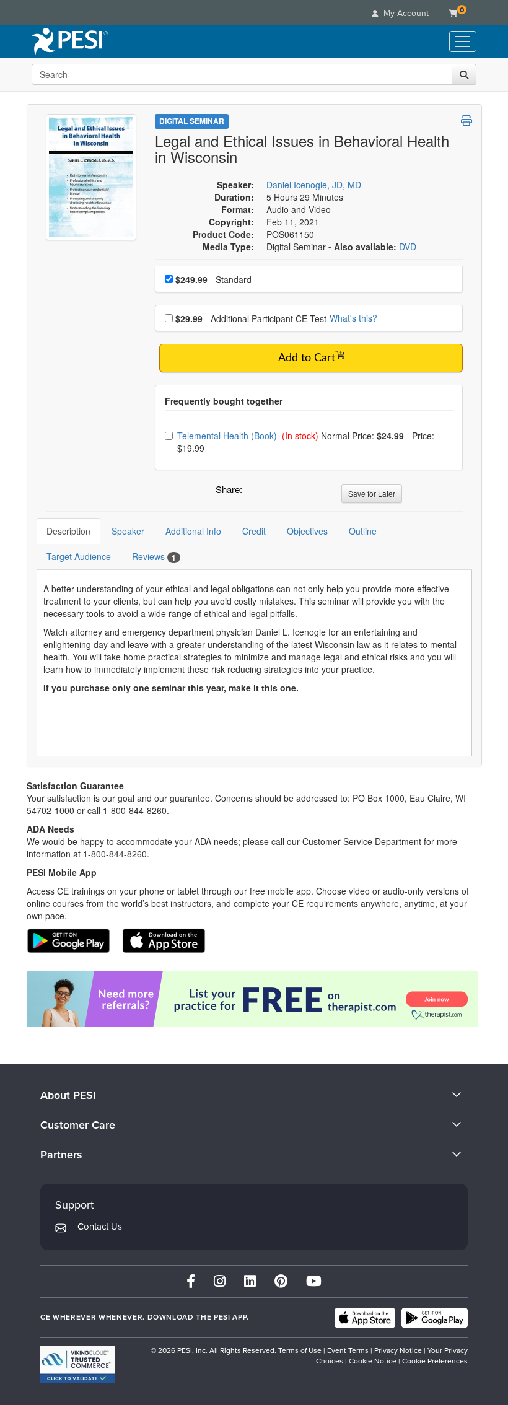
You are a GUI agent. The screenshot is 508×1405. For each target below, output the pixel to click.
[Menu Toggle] (462, 41)
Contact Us (99, 1226)
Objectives (307, 531)
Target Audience (78, 556)
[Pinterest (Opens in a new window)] (281, 1281)
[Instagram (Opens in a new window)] (220, 1281)
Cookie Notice (372, 1361)
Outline (363, 531)
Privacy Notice (398, 1350)
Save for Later (371, 493)
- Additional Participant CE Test (250, 318)
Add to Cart (306, 358)
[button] (254, 492)
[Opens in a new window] (254, 999)
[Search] (464, 74)
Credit (254, 531)
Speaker (128, 531)
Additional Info (193, 531)
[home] (70, 41)
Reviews (154, 556)
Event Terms (348, 1350)
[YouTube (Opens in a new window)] (314, 1281)
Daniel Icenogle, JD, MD (313, 184)
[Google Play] (434, 1318)
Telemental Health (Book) (228, 435)
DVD (407, 246)
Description (68, 531)
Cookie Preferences (435, 1361)
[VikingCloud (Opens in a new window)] (77, 1364)
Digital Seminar (191, 120)
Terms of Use (300, 1350)
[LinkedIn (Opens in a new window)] (250, 1281)
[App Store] (365, 1318)
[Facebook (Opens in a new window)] (190, 1281)
